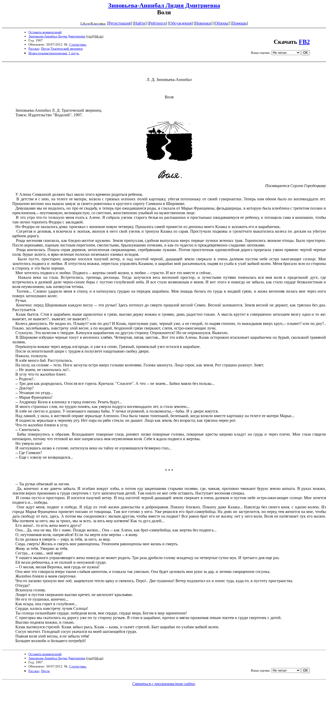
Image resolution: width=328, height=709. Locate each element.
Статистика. (78, 44)
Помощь (239, 23)
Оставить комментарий (44, 32)
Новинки (203, 23)
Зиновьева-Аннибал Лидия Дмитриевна (164, 5)
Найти (139, 23)
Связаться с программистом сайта (163, 684)
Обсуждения (180, 23)
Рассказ (33, 48)
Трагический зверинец (66, 48)
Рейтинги (157, 23)
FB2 (304, 41)
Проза (45, 48)
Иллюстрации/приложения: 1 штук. (53, 53)
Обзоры (221, 23)
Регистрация (119, 23)
